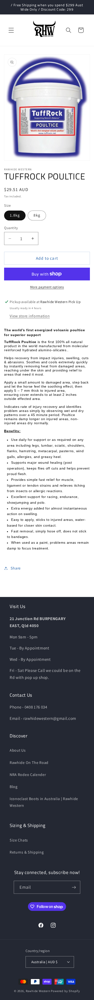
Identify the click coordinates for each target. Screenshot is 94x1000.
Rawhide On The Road (29, 762)
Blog (14, 786)
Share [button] (16, 568)
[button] (11, 30)
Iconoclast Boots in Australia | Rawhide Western (44, 802)
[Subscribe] (74, 887)
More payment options (47, 287)
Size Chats (19, 840)
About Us (18, 750)
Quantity (11, 227)
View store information (30, 315)
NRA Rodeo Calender (28, 774)
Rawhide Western (38, 991)
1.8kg (15, 215)
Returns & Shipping (27, 852)
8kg (37, 215)
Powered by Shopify (65, 991)
